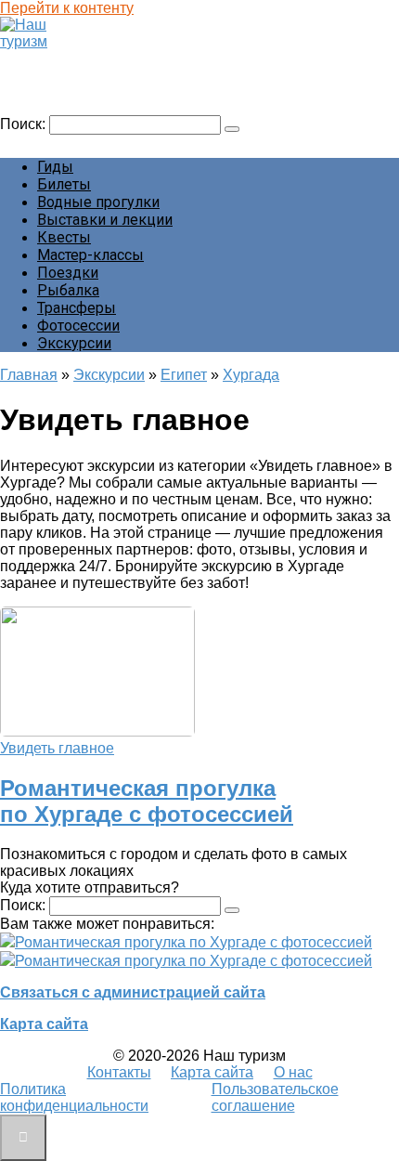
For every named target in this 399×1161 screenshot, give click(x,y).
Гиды (55, 167)
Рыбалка (68, 290)
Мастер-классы (90, 255)
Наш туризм (49, 59)
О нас (293, 1072)
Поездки (67, 272)
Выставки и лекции (105, 219)
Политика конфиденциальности (74, 1097)
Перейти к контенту (67, 8)
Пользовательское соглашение (275, 1097)
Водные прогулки (98, 202)
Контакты (119, 1072)
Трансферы (76, 308)
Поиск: (24, 124)
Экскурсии (74, 343)
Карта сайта (44, 1024)
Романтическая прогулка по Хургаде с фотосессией (146, 801)
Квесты (64, 237)
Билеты (64, 184)
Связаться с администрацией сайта (132, 992)
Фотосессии (78, 325)
